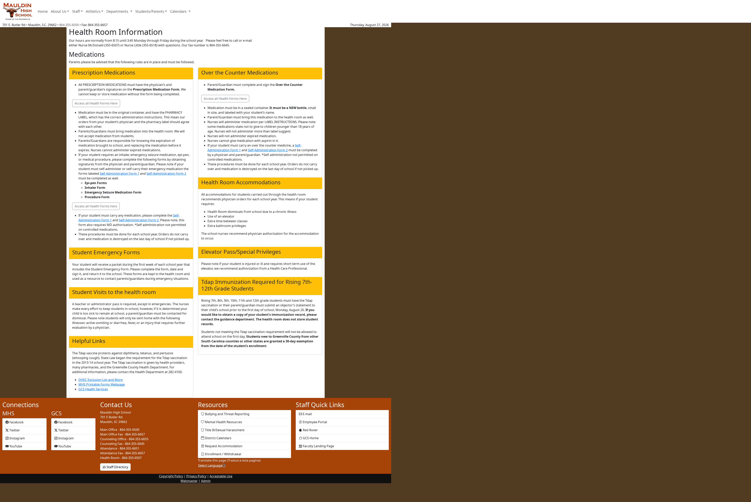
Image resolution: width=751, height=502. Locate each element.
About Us (58, 11)
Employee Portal (314, 422)
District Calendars (217, 438)
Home (43, 11)
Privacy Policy (196, 476)
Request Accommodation (223, 446)
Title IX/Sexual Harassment (224, 430)
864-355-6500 (69, 25)
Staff (76, 11)
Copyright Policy (171, 476)
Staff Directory (117, 467)
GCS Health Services (93, 389)
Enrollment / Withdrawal (222, 454)
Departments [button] (117, 11)
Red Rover (310, 430)
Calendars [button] (179, 11)
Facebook (16, 422)
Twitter (14, 430)
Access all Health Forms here (96, 206)
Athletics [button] (93, 11)
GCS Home (310, 438)
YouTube (15, 446)
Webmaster (189, 481)
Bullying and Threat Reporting (226, 414)
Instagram (17, 438)
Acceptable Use (221, 476)
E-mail (307, 414)
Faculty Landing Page (318, 446)
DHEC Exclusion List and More (100, 380)
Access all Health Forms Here (96, 103)
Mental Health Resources (223, 422)
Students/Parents (149, 11)
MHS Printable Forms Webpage (101, 384)
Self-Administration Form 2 (166, 173)
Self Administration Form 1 (119, 173)
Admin (206, 481)
